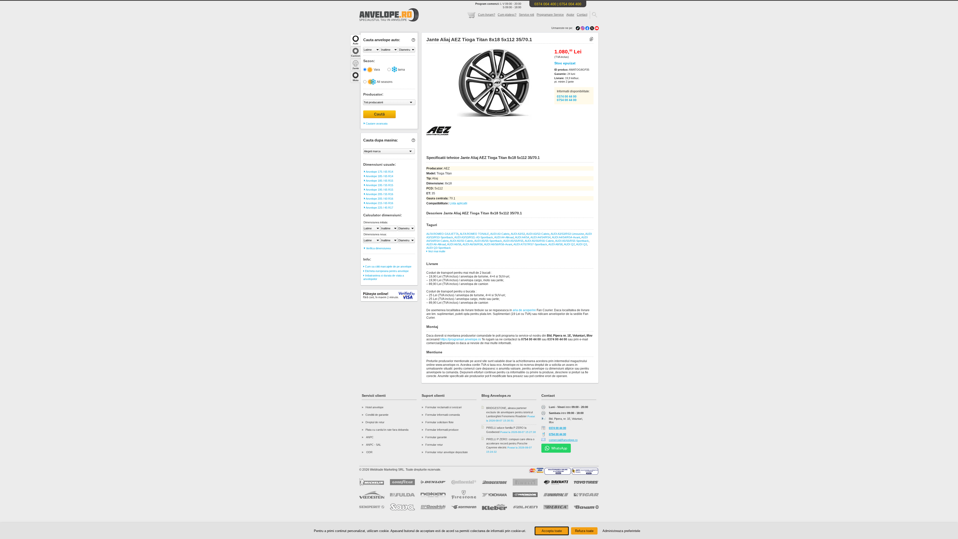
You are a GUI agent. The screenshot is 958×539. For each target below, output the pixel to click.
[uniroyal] (555, 494)
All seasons (384, 82)
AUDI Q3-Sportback (438, 247)
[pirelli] (525, 482)
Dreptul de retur (374, 422)
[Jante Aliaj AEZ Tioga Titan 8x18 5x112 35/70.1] (483, 118)
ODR (368, 452)
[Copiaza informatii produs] (591, 39)
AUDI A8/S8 (555, 244)
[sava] (402, 507)
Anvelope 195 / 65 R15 (379, 189)
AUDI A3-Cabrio (499, 233)
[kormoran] (463, 507)
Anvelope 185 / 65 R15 (379, 180)
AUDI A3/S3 (518, 233)
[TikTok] (578, 27)
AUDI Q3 (581, 244)
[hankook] (525, 494)
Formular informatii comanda (442, 414)
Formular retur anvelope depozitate (446, 452)
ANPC (369, 437)
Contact (582, 14)
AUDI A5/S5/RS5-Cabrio (539, 240)
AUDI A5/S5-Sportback (488, 240)
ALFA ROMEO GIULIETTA (442, 233)
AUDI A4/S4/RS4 (540, 237)
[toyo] (586, 482)
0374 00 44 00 (567, 96)
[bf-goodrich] (433, 507)
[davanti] (555, 482)
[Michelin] (371, 482)
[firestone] (463, 494)
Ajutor (570, 14)
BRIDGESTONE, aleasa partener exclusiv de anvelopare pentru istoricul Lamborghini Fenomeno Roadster (509, 412)
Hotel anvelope (374, 407)
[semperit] (371, 507)
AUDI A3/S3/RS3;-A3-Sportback (473, 237)
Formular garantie (436, 437)
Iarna (401, 69)
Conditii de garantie (376, 414)
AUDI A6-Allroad (436, 244)
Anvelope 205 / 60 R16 (379, 198)
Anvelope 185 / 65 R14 (379, 176)
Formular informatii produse (442, 429)
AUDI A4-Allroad (504, 237)
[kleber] (494, 507)
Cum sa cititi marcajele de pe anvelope (387, 266)
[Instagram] (583, 27)
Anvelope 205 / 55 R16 (379, 194)
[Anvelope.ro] (389, 20)
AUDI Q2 (569, 244)
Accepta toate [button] (552, 531)
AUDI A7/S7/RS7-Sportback (530, 244)
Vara (376, 69)
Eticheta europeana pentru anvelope (386, 271)
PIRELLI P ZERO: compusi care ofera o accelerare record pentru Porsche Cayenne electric (510, 443)
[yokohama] (494, 495)
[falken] (525, 507)
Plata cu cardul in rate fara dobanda (386, 429)
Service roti (526, 14)
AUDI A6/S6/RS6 (473, 244)
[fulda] (402, 495)
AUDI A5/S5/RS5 (513, 240)
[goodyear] (402, 482)
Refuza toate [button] (584, 531)
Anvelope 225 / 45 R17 (379, 207)
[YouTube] (597, 27)
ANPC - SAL (373, 444)
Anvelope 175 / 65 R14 (379, 171)
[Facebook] (587, 27)
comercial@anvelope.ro (563, 439)
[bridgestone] (494, 482)
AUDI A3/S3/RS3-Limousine (567, 233)
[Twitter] (592, 27)
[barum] (586, 507)
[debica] (555, 507)
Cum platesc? (507, 14)
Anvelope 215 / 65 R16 (379, 203)
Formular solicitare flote (439, 422)
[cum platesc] (536, 470)
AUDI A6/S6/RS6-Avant (498, 244)
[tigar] (586, 494)
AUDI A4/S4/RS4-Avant (566, 237)
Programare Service (550, 14)
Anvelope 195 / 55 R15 (379, 185)
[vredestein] (371, 495)
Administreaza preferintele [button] (621, 531)
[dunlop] (433, 482)
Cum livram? (486, 14)
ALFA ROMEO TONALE (474, 233)
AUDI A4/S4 (522, 237)
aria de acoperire (524, 310)
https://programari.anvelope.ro (460, 339)
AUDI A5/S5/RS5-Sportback (572, 240)
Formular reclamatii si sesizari (443, 407)
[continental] (463, 482)
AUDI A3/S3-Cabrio (537, 233)
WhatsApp (559, 448)
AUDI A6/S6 (454, 244)
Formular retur (434, 444)
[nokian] (433, 494)
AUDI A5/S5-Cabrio (461, 240)
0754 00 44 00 (567, 100)
